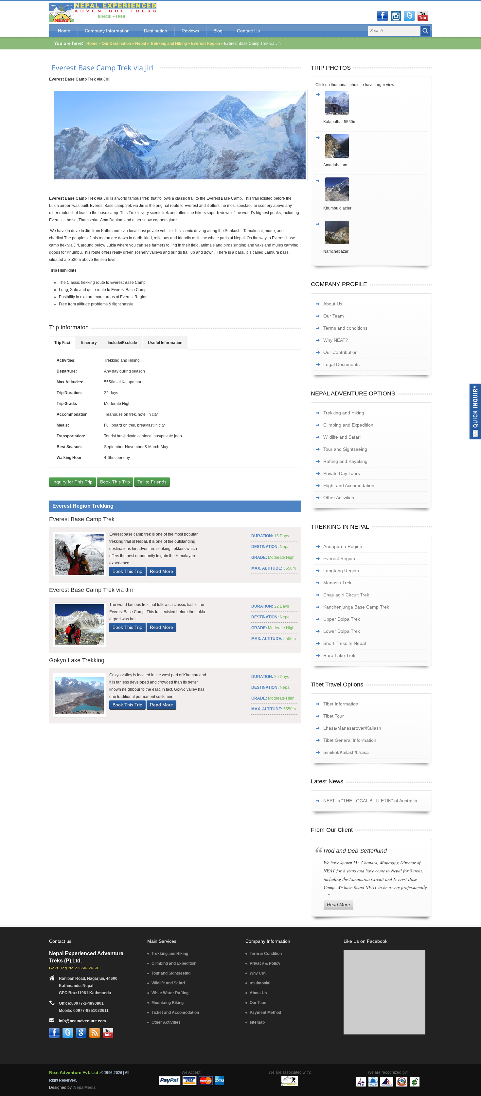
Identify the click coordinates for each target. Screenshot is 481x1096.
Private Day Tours (341, 473)
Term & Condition (266, 953)
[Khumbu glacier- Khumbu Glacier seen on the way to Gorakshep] (375, 189)
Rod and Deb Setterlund (355, 851)
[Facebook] (382, 16)
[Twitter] (409, 16)
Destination (155, 30)
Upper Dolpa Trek (341, 619)
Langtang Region (341, 570)
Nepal (140, 43)
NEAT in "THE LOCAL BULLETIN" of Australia (370, 800)
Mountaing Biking (167, 1002)
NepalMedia (85, 1087)
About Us (332, 303)
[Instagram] (396, 16)
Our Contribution (340, 352)
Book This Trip (115, 481)
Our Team (333, 316)
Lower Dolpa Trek (341, 631)
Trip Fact (62, 342)
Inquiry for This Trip (72, 481)
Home (64, 30)
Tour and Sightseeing (345, 449)
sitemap (257, 1022)
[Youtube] (423, 16)
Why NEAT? (335, 340)
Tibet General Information (349, 740)
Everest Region (205, 43)
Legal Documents (341, 364)
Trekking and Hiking (169, 43)
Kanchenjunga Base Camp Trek (356, 607)
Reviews (190, 30)
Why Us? (258, 973)
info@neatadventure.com (82, 1021)
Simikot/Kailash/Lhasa (346, 752)
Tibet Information (340, 703)
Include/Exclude (122, 342)
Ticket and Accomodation (175, 1012)
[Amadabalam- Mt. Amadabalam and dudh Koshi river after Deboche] (375, 146)
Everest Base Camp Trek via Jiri (103, 67)
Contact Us (248, 30)
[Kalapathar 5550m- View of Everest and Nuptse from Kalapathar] (375, 103)
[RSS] (94, 1033)
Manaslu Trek (337, 582)
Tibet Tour (333, 716)
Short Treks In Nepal (344, 643)
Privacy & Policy (265, 963)
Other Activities (338, 497)
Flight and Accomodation (348, 485)
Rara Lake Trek (339, 655)
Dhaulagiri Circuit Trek (346, 594)
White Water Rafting (169, 993)
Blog (218, 30)
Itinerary (89, 342)
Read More (161, 571)
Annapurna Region (342, 546)
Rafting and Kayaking (345, 461)
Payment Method (265, 1012)
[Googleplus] (81, 1033)
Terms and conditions (345, 328)
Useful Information (165, 342)
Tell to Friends (152, 481)
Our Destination (116, 43)
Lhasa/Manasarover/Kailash (352, 728)
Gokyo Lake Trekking (76, 660)
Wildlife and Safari (342, 437)
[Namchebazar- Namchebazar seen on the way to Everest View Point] (375, 232)
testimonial (260, 983)
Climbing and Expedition (348, 425)
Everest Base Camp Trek (82, 519)
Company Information (107, 30)
